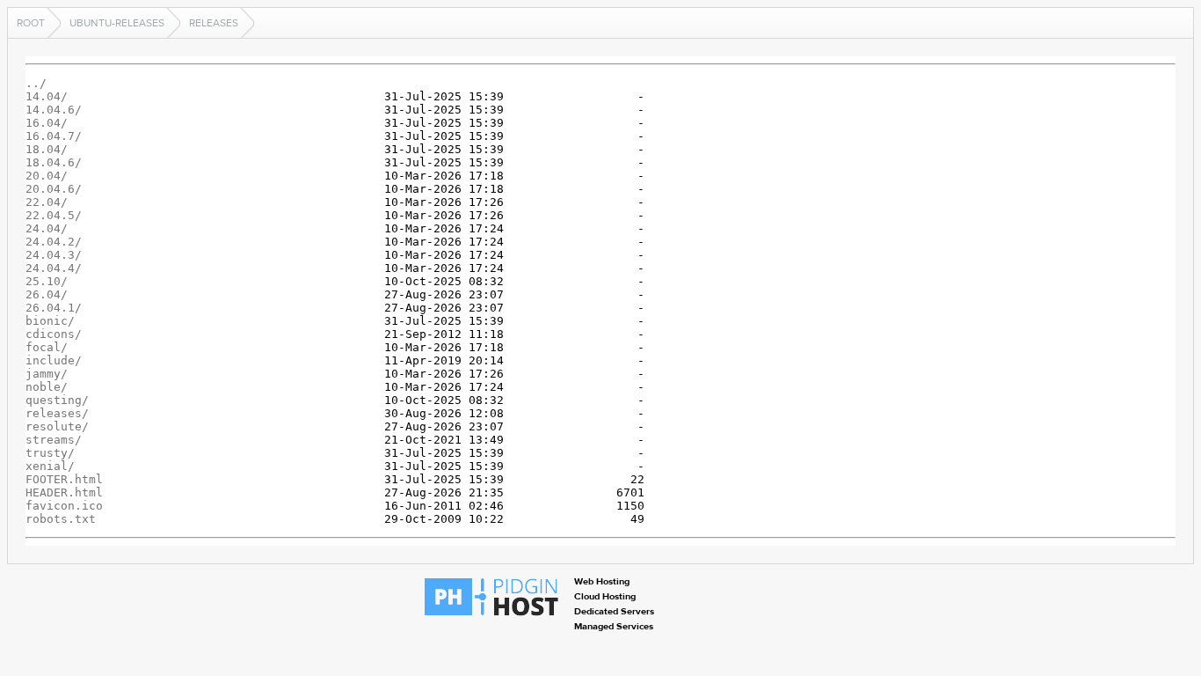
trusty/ (50, 452)
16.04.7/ (53, 136)
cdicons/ (53, 334)
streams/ (53, 439)
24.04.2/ (53, 241)
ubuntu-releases (116, 23)
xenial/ (50, 466)
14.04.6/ (53, 109)
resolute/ (57, 426)
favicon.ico (64, 505)
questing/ (57, 400)
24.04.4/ (53, 268)
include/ (53, 360)
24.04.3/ (53, 254)
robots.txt (60, 518)
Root (31, 23)
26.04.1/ (53, 307)
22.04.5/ (53, 215)
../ (36, 83)
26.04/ (46, 294)
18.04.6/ (53, 162)
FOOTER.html (64, 479)
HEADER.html (64, 492)
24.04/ (46, 228)
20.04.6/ (53, 188)
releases (213, 23)
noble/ (46, 386)
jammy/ (46, 373)
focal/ (46, 347)
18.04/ (46, 149)
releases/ (57, 413)
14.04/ (46, 96)
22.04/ (46, 202)
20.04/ (46, 175)
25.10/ (46, 281)
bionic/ (50, 320)
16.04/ (46, 122)
